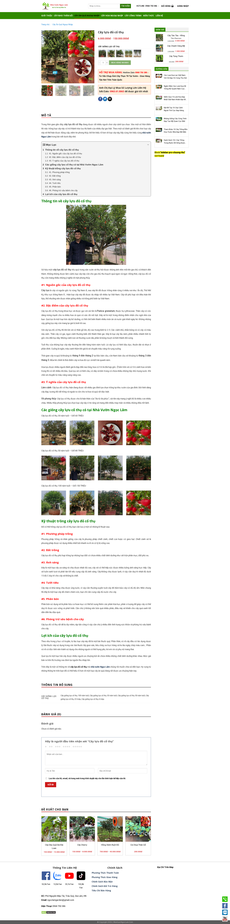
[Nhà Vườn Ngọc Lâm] (58, 6)
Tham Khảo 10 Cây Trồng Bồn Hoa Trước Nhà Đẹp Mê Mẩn (175, 130)
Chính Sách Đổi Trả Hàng (105, 886)
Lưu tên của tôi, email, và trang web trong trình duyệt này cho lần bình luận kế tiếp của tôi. (87, 778)
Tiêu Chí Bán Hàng (101, 890)
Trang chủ (45, 24)
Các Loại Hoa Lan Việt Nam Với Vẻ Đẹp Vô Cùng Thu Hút (175, 76)
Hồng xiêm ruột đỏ (110, 845)
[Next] (90, 56)
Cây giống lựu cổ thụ (109, 47)
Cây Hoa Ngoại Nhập (112, 15)
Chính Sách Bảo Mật (102, 881)
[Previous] (45, 56)
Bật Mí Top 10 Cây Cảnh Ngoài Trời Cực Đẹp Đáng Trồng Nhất (174, 109)
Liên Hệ (159, 15)
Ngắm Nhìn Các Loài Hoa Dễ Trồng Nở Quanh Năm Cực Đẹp (175, 87)
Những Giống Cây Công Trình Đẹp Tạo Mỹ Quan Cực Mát (175, 119)
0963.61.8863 (117, 91)
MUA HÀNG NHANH (120, 63)
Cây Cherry (82, 845)
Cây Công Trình (133, 15)
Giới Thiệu (46, 15)
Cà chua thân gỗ (138, 845)
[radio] (102, 53)
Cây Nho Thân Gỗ (63, 15)
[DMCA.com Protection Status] (48, 912)
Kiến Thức (148, 15)
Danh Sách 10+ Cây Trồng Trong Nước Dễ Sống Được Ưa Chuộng (174, 141)
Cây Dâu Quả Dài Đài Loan (54, 846)
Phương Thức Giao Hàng (104, 877)
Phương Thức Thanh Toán (105, 872)
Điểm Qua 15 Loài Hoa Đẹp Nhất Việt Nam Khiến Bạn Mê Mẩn (175, 98)
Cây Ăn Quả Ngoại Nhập (87, 15)
